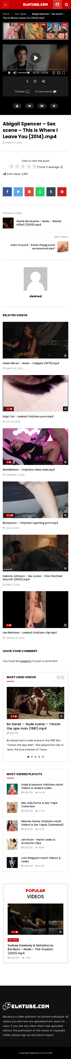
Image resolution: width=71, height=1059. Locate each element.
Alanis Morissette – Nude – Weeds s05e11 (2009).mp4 (38, 222)
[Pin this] (61, 191)
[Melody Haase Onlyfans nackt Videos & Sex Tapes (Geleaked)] (12, 825)
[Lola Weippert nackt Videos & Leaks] (12, 862)
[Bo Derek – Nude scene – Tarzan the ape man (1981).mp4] (35, 703)
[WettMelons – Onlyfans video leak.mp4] (35, 446)
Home (6, 13)
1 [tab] (28, 757)
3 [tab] (35, 757)
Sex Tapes (20, 13)
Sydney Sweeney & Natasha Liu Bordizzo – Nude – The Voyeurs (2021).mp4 (30, 949)
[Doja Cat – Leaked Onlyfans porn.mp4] (35, 393)
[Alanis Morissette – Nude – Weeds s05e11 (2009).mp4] (8, 223)
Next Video (61, 237)
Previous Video (12, 213)
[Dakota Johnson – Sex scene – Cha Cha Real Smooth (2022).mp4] (35, 553)
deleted (35, 296)
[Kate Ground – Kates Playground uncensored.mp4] (62, 246)
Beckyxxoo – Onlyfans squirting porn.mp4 (30, 523)
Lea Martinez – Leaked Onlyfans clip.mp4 (30, 632)
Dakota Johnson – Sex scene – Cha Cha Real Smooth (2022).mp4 (32, 577)
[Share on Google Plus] (29, 191)
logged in (25, 661)
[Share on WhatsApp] (40, 191)
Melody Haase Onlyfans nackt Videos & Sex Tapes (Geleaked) (42, 823)
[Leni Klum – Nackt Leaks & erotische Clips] (12, 844)
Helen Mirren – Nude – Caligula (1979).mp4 (31, 363)
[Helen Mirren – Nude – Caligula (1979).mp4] (35, 340)
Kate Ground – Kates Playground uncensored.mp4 (33, 246)
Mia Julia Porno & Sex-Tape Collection (39, 804)
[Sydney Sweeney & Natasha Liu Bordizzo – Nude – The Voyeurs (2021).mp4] (35, 919)
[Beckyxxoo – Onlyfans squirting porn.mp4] (35, 499)
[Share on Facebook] (7, 191)
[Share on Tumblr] (51, 191)
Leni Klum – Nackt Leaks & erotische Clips (38, 841)
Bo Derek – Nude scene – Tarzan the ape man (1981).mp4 (33, 726)
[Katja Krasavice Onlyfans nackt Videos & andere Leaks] (12, 789)
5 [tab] (43, 757)
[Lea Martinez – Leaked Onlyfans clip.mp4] (35, 609)
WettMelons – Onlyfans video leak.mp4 (29, 469)
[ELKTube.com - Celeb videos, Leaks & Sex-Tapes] (35, 4)
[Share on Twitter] (18, 191)
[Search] (66, 4)
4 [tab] (39, 757)
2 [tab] (32, 757)
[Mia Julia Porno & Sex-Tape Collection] (12, 807)
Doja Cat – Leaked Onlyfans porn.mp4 (28, 416)
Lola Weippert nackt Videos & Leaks (41, 859)
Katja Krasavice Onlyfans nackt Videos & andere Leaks (42, 786)
